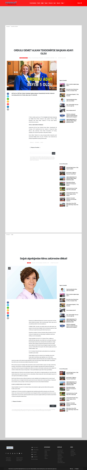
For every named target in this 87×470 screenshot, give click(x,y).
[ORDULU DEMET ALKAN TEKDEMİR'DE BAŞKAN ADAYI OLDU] (32, 75)
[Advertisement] (43, 16)
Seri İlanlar (60, 459)
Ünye (56, 118)
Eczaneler (60, 454)
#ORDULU (32, 142)
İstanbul (46, 117)
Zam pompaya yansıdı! (71, 110)
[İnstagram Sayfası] (11, 453)
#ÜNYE (41, 142)
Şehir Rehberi (60, 461)
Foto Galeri (35, 447)
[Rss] (18, 453)
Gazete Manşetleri (61, 462)
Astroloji (72, 455)
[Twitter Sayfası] (9, 453)
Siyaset (58, 3)
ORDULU (31, 124)
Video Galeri (35, 449)
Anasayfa (8, 26)
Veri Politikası (8, 460)
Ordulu (32, 118)
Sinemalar (60, 458)
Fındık (38, 3)
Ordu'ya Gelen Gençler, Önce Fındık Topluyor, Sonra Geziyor (72, 194)
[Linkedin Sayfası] (15, 453)
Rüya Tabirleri (73, 454)
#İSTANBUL (37, 142)
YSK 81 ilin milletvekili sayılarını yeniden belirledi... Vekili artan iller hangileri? (72, 115)
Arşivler (35, 454)
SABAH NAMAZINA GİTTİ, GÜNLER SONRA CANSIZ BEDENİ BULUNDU (71, 121)
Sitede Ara (73, 450)
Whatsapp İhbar (19, 459)
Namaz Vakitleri (61, 452)
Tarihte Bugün (60, 457)
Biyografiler (73, 452)
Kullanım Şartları (19, 457)
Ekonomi (51, 3)
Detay (72, 468)
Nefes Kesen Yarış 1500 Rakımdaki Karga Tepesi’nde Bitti (72, 205)
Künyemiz (35, 456)
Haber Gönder (19, 460)
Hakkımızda (8, 457)
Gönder (53, 153)
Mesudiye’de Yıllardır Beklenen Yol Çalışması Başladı (71, 184)
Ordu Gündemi (33, 3)
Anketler (72, 451)
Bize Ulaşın (35, 459)
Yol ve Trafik (60, 451)
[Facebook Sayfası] (6, 453)
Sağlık (42, 3)
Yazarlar (35, 452)
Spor (55, 3)
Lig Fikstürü (60, 455)
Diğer (62, 3)
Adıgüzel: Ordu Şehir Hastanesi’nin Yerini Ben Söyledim (71, 199)
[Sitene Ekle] (22, 453)
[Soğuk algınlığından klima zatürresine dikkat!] (32, 282)
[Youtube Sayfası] (13, 453)
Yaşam (46, 3)
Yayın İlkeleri (8, 459)
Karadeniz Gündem (14, 26)
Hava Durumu (60, 450)
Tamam (77, 468)
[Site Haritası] (20, 453)
